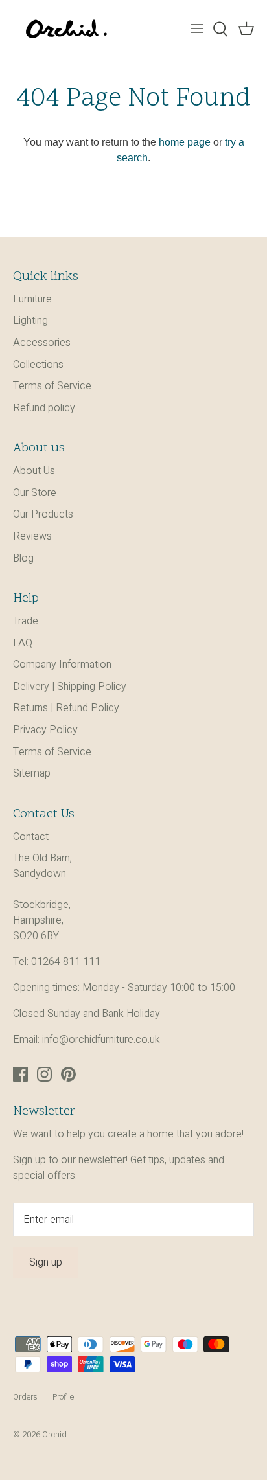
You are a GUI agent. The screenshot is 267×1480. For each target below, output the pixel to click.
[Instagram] (44, 1074)
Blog (23, 558)
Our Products (43, 514)
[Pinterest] (68, 1074)
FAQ (22, 643)
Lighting (30, 320)
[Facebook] (20, 1074)
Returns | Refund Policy (66, 708)
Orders (25, 1397)
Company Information (62, 664)
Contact (31, 837)
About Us (34, 471)
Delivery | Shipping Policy (69, 686)
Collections (38, 364)
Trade (25, 621)
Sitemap (32, 773)
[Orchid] (66, 28)
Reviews (32, 536)
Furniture (32, 299)
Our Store (34, 493)
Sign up (45, 1262)
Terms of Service (52, 386)
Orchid (54, 1434)
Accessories (42, 342)
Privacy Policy (45, 730)
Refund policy (44, 408)
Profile (63, 1397)
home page (185, 142)
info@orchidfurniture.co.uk (101, 1039)
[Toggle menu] (197, 29)
